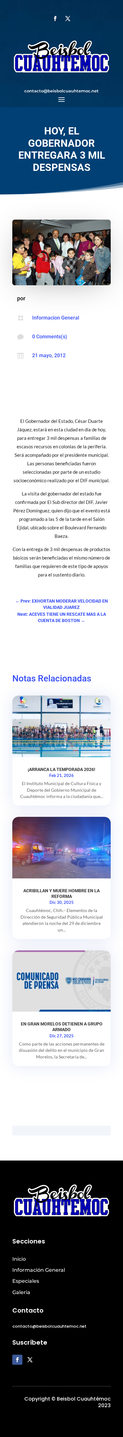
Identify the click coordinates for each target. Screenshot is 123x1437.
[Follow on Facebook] (55, 19)
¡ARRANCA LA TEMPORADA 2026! (61, 769)
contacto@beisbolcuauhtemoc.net (61, 90)
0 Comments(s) (49, 337)
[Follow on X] (68, 19)
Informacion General (55, 318)
